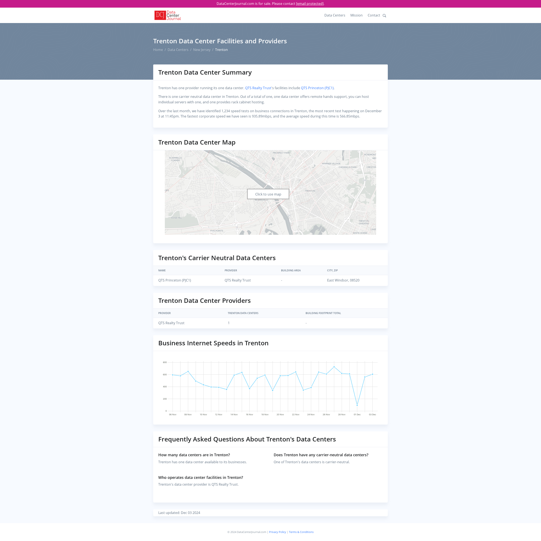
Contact (374, 15)
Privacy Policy (277, 532)
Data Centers (334, 15)
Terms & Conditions (301, 532)
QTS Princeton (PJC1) (317, 88)
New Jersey (201, 49)
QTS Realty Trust (258, 88)
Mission (356, 15)
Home (158, 49)
